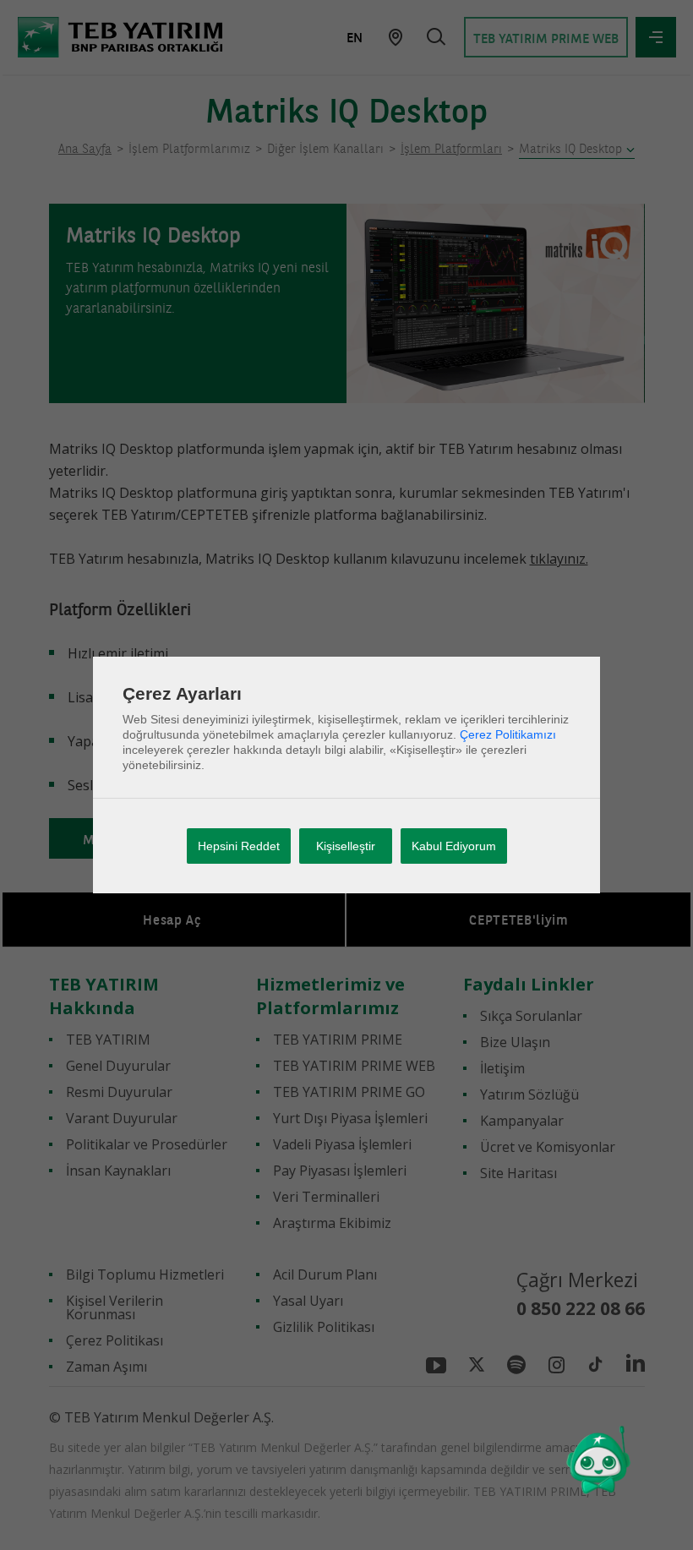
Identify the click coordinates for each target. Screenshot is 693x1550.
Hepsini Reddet (239, 846)
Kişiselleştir (345, 846)
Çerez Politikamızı (508, 734)
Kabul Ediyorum (454, 846)
